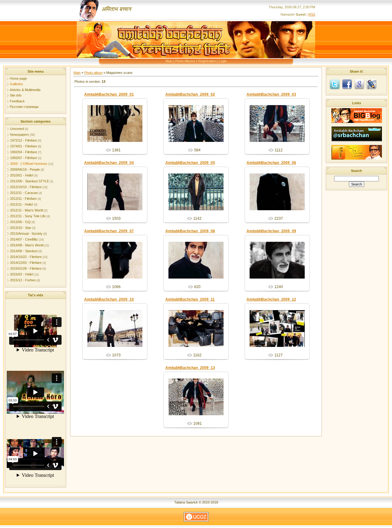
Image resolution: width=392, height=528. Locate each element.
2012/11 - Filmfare (23, 198)
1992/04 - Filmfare (23, 152)
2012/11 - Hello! (21, 204)
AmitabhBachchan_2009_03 (271, 94)
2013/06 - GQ (20, 222)
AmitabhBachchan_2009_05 (190, 163)
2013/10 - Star (20, 228)
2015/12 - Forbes (23, 280)
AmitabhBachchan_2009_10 (109, 299)
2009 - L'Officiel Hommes (28, 163)
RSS (311, 14)
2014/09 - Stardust (24, 251)
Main (168, 61)
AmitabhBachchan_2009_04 (109, 163)
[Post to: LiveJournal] (371, 84)
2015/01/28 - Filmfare (26, 268)
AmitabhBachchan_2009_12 (271, 299)
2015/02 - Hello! (21, 274)
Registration (207, 61)
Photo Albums (185, 61)
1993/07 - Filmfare (23, 158)
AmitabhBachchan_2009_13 (190, 368)
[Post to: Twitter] (335, 84)
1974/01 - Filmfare (23, 146)
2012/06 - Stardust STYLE (29, 181)
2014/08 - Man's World (26, 245)
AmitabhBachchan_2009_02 (190, 94)
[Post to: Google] (359, 84)
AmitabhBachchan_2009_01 (109, 94)
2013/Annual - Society (26, 233)
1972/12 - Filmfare (23, 140)
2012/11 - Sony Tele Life (28, 216)
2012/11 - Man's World (26, 210)
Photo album (93, 72)
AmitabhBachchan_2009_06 (271, 163)
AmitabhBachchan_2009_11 (190, 299)
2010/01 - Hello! (21, 175)
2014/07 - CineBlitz (24, 239)
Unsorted (17, 129)
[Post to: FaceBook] (347, 84)
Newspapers (19, 134)
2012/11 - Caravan (24, 193)
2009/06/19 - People (25, 169)
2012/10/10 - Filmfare (26, 187)
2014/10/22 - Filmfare (26, 257)
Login (223, 61)
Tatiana (117, 128)
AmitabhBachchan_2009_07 (109, 231)
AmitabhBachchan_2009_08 (190, 231)
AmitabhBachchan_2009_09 (271, 231)
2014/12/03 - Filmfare (26, 262)
